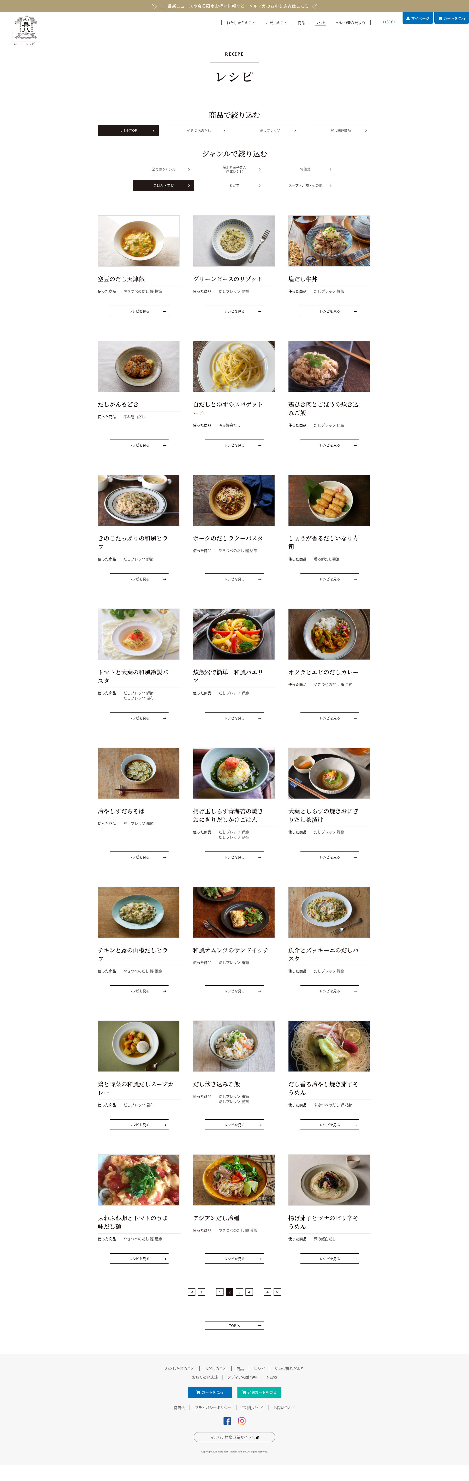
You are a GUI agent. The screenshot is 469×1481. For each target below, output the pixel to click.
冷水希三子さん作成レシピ (234, 169)
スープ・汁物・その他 (305, 185)
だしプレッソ (270, 130)
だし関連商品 (340, 130)
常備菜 (305, 169)
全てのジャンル (164, 169)
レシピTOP (128, 130)
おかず (234, 185)
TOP (15, 43)
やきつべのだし (199, 130)
